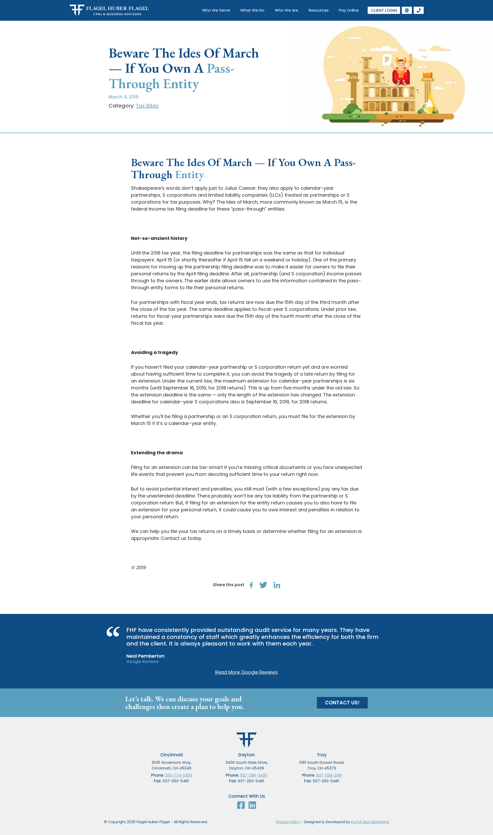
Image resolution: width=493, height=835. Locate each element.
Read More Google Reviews (246, 672)
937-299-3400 (253, 775)
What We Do (252, 10)
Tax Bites (147, 105)
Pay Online (349, 10)
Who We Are (286, 10)
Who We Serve (216, 10)
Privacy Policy (288, 821)
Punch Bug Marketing (370, 821)
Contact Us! (342, 702)
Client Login (384, 10)
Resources (319, 10)
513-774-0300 (178, 775)
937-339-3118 (329, 775)
